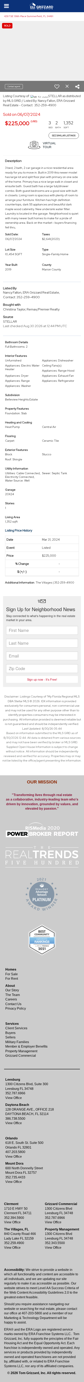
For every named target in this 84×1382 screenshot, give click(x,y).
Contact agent (14, 86)
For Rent (11, 978)
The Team (12, 995)
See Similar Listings (63, 135)
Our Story (12, 990)
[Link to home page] (42, 6)
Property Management (21, 1051)
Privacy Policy (15, 1008)
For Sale (11, 974)
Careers (11, 999)
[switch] (57, 86)
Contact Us (13, 1004)
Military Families (17, 1042)
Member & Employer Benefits (26, 1046)
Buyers (10, 1033)
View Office (13, 1098)
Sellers (10, 1037)
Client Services (16, 1028)
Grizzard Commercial (20, 1055)
